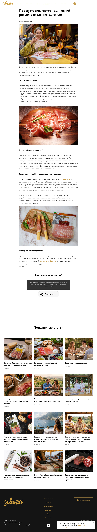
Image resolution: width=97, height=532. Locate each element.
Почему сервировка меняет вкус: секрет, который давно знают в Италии (17, 401)
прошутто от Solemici (48, 261)
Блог (38, 4)
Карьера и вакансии (61, 3)
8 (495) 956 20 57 (87, 521)
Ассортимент (29, 3)
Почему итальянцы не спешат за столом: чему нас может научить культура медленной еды (77, 439)
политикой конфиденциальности (72, 526)
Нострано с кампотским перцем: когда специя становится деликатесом (16, 477)
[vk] (74, 3)
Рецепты (38, 3)
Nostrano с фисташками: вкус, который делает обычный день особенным (16, 439)
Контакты (46, 4)
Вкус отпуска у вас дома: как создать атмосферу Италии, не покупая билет (46, 439)
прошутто (66, 179)
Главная (19, 3)
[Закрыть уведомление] (94, 522)
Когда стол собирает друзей (76, 363)
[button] (87, 4)
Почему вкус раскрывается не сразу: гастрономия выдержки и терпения (77, 477)
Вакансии (48, 510)
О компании (48, 3)
